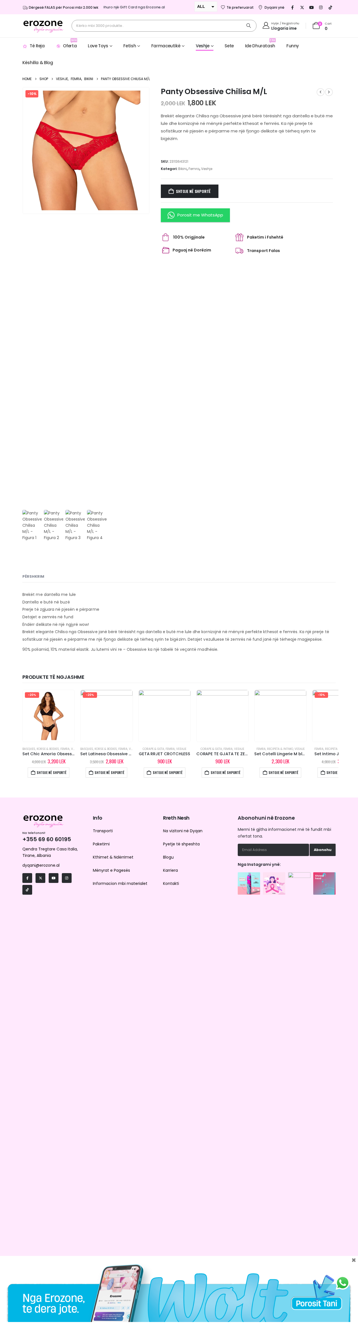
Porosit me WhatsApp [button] (200, 215)
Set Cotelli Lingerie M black (282, 754)
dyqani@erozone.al (41, 865)
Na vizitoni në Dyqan (182, 831)
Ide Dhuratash (260, 43)
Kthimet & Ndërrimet (113, 857)
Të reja (37, 46)
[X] (302, 7)
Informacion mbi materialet (120, 883)
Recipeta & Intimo (280, 749)
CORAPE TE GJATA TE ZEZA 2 (225, 754)
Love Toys (98, 46)
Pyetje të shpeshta (181, 844)
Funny (292, 46)
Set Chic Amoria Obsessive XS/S (55, 754)
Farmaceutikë (166, 46)
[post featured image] (48, 716)
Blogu (168, 857)
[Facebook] (292, 7)
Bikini (182, 168)
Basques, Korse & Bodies (40, 749)
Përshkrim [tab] (33, 576)
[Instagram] (321, 7)
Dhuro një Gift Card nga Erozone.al (124, 7)
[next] (329, 92)
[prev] (320, 92)
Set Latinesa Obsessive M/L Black (114, 754)
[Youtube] (311, 7)
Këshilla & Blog (37, 63)
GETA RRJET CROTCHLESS (164, 754)
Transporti (103, 831)
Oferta (70, 43)
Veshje (202, 46)
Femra (194, 168)
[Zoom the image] (249, 875)
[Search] (248, 25)
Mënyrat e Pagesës (111, 870)
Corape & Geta (153, 749)
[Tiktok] (331, 7)
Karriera (170, 870)
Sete (229, 46)
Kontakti (171, 883)
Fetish (129, 46)
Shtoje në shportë (193, 191)
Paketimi (101, 844)
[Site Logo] (43, 26)
